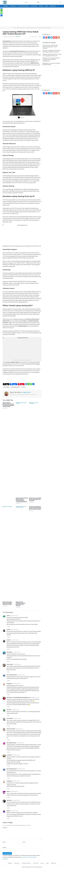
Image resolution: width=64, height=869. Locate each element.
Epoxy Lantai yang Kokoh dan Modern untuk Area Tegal (7, 603)
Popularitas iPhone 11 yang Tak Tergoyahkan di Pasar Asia (52, 55)
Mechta (8, 791)
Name (4, 842)
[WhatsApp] (1, 10)
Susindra (8, 629)
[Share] (1, 15)
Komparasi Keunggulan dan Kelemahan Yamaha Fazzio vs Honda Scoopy (35, 508)
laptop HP (23, 387)
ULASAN (41, 6)
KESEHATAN (53, 6)
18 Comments (34, 36)
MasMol (44, 54)
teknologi (32, 59)
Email (24, 842)
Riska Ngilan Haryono (11, 742)
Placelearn (45, 50)
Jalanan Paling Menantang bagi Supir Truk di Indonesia (50, 47)
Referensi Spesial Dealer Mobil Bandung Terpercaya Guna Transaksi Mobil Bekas (22, 499)
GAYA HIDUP (34, 6)
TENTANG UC (13, 6)
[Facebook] (1, 8)
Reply (9, 626)
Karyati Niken (10, 718)
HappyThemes (39, 867)
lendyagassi (9, 683)
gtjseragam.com (46, 63)
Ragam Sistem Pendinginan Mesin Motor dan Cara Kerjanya (20, 603)
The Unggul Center (28, 867)
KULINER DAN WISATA (23, 6)
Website (4, 847)
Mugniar (8, 810)
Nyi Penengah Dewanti (12, 674)
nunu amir (9, 709)
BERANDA (6, 6)
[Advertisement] (32, 17)
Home (14, 27)
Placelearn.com (46, 58)
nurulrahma (9, 755)
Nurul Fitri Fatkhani (11, 728)
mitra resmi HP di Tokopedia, (33, 364)
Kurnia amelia (10, 664)
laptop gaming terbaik (15, 387)
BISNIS (46, 6)
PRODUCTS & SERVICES (21, 27)
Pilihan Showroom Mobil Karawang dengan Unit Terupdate (35, 499)
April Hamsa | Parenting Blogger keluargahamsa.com (19, 697)
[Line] (1, 13)
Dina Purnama (46, 45)
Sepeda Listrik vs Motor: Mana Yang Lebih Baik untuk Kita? (52, 51)
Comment (5, 827)
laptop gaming (6, 387)
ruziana (8, 615)
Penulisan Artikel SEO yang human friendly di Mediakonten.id (51, 59)
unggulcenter (17, 36)
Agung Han (9, 800)
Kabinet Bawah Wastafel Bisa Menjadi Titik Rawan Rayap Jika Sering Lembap (8, 404)
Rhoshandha (9, 652)
